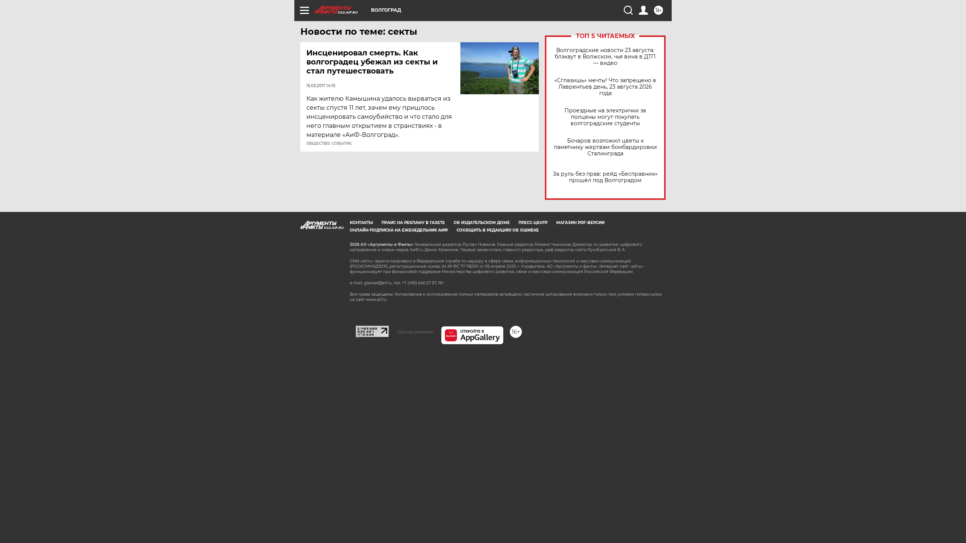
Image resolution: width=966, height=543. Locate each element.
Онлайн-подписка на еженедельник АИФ (399, 230)
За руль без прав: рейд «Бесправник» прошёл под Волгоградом (605, 177)
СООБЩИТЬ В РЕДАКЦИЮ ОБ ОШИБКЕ (498, 230)
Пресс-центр (533, 222)
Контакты (361, 222)
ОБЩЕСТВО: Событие (329, 144)
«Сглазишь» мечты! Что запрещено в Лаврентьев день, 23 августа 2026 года (605, 87)
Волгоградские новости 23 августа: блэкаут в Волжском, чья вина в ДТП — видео (605, 56)
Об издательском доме (482, 222)
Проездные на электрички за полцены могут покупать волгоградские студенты (605, 117)
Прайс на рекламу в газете (413, 222)
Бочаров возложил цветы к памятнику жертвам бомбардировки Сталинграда (605, 147)
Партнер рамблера (415, 332)
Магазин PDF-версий (580, 222)
